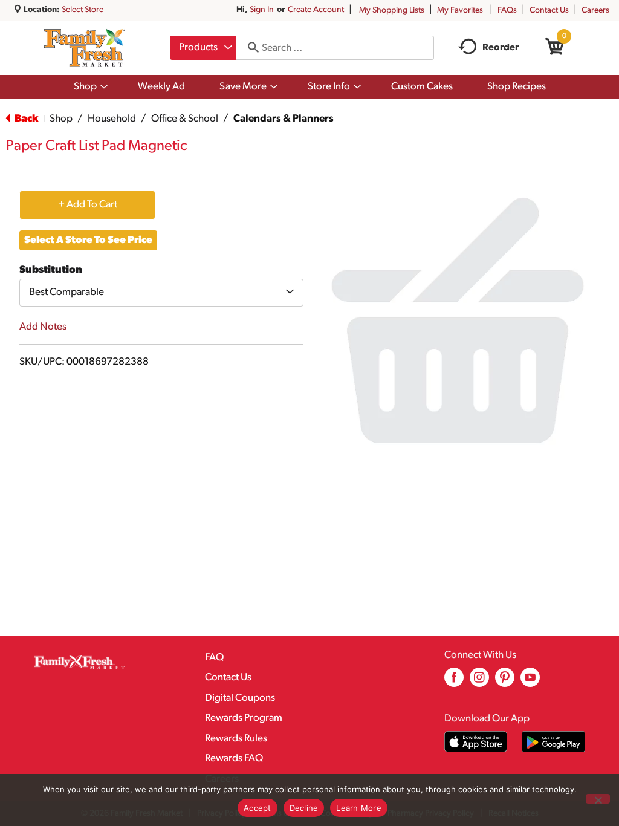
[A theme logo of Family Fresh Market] (84, 48)
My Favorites (460, 10)
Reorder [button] (500, 48)
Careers (595, 10)
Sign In (262, 10)
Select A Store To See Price (88, 240)
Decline (304, 808)
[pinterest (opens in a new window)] (504, 682)
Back (25, 119)
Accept (257, 808)
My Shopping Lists (391, 10)
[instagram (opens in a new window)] (479, 682)
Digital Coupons (240, 698)
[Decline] (598, 799)
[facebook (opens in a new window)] (454, 682)
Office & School (184, 119)
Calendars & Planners (283, 119)
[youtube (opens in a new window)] (530, 682)
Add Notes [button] (42, 327)
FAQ (214, 657)
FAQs (507, 10)
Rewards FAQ (234, 758)
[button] (87, 204)
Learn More (358, 808)
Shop (61, 119)
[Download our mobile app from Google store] (553, 742)
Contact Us (549, 10)
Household (112, 119)
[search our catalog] (249, 48)
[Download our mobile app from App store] (476, 742)
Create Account (316, 10)
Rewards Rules (236, 738)
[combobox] (203, 48)
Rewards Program (243, 718)
